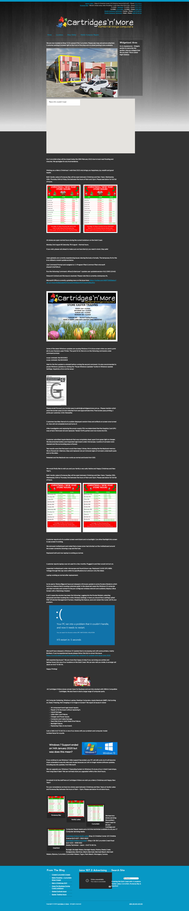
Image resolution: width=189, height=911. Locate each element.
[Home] (49, 34)
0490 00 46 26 (137, 13)
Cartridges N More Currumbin (76, 840)
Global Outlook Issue (59, 891)
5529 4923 (138, 7)
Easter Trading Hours (59, 894)
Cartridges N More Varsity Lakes (77, 836)
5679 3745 (138, 5)
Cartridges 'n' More (63, 904)
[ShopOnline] (71, 34)
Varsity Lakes (89, 3)
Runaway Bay (84, 5)
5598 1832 (138, 9)
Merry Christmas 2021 (59, 883)
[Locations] (59, 34)
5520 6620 (138, 3)
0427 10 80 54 (137, 11)
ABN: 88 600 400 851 (136, 904)
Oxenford (120, 7)
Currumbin (120, 9)
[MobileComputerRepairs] (89, 34)
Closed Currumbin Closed (61, 875)
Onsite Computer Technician (113, 11)
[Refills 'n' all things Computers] (90, 22)
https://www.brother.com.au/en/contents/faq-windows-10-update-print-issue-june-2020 (78, 655)
